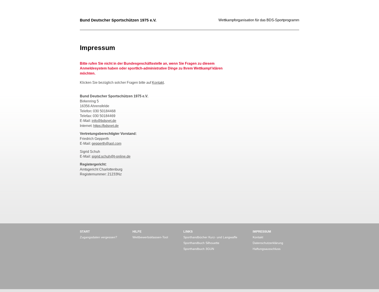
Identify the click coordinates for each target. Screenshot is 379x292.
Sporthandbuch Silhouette (201, 243)
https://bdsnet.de (106, 126)
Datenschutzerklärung (268, 243)
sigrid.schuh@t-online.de (111, 156)
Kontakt (158, 82)
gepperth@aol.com (106, 143)
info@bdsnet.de (104, 121)
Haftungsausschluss (267, 249)
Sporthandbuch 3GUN (198, 249)
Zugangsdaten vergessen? (98, 237)
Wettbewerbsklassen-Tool (150, 237)
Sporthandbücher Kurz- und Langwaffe (210, 237)
